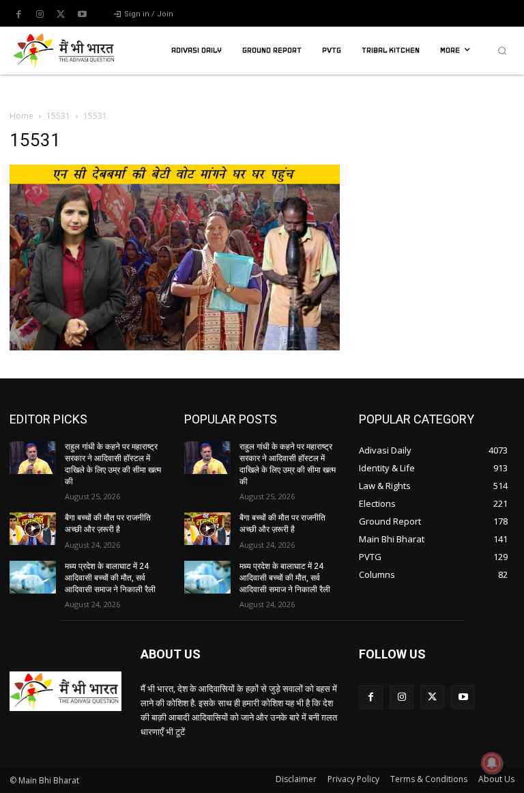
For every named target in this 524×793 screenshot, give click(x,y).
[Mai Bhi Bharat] (65, 50)
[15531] (175, 346)
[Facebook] (18, 14)
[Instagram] (39, 14)
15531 (58, 116)
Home (21, 116)
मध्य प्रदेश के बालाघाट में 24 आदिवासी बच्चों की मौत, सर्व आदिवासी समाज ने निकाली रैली (110, 577)
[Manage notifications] (492, 763)
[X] (61, 14)
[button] (502, 50)
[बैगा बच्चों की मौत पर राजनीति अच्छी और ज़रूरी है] (33, 528)
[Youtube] (82, 14)
